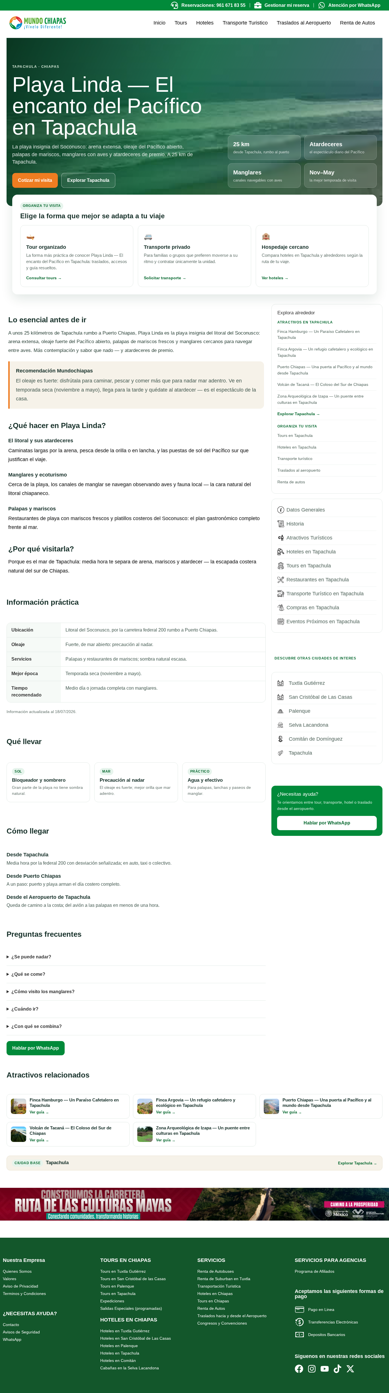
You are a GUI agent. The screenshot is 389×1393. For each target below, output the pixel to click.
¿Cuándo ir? (24, 1009)
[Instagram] (312, 1369)
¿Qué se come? (28, 974)
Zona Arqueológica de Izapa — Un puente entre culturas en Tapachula (320, 399)
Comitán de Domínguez (316, 739)
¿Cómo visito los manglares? (43, 991)
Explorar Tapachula (88, 180)
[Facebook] (299, 1369)
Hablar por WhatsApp (35, 1048)
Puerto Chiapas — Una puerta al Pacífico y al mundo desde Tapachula (324, 369)
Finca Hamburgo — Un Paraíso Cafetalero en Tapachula (318, 334)
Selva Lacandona (308, 725)
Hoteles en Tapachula (296, 447)
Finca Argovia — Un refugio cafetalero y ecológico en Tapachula (325, 352)
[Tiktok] (337, 1369)
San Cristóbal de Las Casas (320, 697)
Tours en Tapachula (295, 435)
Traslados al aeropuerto (298, 470)
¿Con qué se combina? (36, 1026)
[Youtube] (324, 1369)
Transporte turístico (294, 458)
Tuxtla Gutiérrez (307, 683)
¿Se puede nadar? (31, 956)
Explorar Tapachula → (298, 414)
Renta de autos (291, 482)
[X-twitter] (350, 1369)
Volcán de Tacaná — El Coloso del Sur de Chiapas (322, 384)
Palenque (299, 711)
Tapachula (300, 753)
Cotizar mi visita (35, 180)
